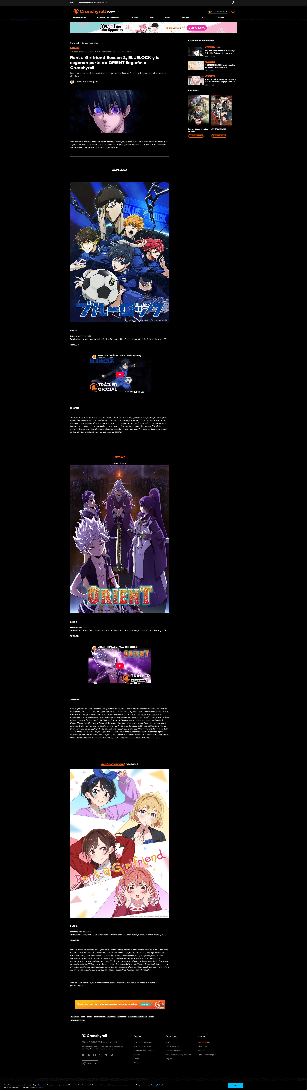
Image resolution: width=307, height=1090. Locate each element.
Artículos (134, 18)
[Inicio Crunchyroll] (94, 1037)
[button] (90, 1063)
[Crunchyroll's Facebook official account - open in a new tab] (89, 1055)
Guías (167, 18)
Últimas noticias (79, 18)
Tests (151, 18)
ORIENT (119, 457)
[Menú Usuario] (233, 3)
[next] (231, 111)
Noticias (85, 43)
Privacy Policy (156, 1085)
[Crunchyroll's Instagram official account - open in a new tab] (94, 1055)
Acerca (221, 18)
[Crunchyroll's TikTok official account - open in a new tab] (106, 1055)
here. (41, 1087)
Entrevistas (185, 18)
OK (235, 1085)
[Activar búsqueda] (233, 11)
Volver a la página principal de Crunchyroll (89, 2)
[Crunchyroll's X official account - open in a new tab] (100, 1055)
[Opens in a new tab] (153, 27)
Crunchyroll (74, 43)
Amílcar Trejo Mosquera (86, 82)
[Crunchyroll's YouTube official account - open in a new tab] (83, 1055)
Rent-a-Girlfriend (112, 764)
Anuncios (94, 43)
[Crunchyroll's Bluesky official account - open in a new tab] (112, 1055)
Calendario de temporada (108, 18)
